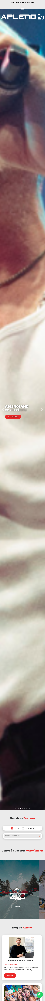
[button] (15, 808)
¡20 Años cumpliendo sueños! (19, 960)
